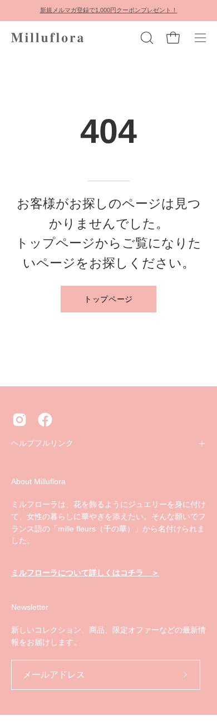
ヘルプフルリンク (42, 443)
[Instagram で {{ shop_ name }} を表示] (19, 419)
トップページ (108, 298)
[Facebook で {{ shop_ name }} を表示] (45, 419)
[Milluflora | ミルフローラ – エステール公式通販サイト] (47, 38)
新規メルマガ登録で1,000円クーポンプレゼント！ (108, 10)
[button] (146, 38)
